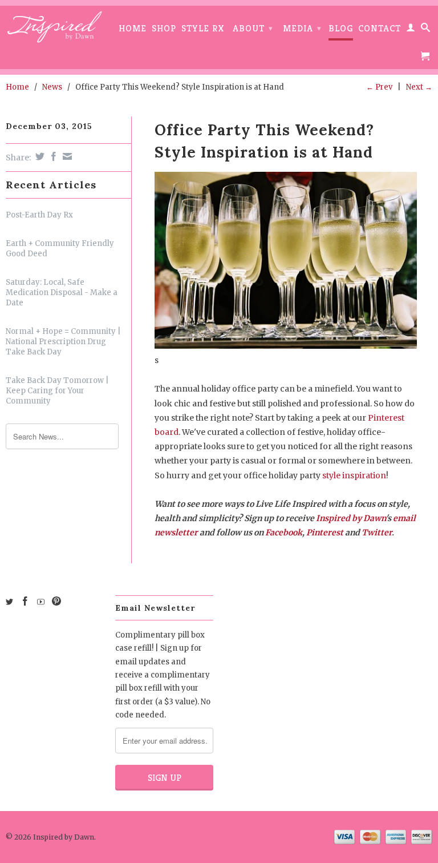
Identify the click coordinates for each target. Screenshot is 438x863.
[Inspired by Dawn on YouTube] (40, 602)
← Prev (379, 87)
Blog (340, 28)
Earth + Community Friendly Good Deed (60, 249)
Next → (419, 87)
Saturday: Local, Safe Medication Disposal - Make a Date (61, 292)
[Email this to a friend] (66, 156)
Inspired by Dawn (351, 518)
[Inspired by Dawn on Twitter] (9, 602)
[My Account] (411, 30)
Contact (379, 28)
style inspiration (354, 475)
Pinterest (324, 532)
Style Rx (203, 28)
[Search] (426, 30)
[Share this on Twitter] (38, 156)
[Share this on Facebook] (52, 156)
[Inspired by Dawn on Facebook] (25, 601)
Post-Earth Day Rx (39, 215)
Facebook (283, 532)
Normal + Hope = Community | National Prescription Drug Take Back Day (63, 341)
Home (133, 28)
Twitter (377, 532)
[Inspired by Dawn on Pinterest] (56, 601)
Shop (164, 28)
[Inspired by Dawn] (55, 27)
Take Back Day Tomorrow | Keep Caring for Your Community (57, 391)
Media (302, 28)
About (253, 28)
